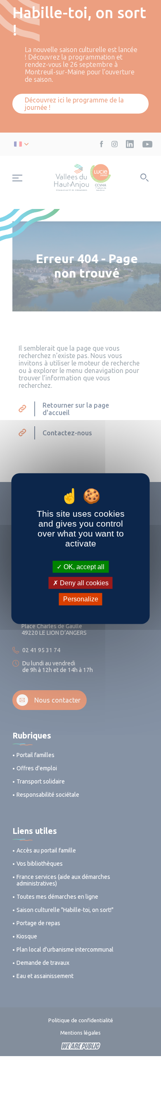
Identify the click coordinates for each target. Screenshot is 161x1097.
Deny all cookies (83, 582)
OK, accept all (83, 566)
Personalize (80, 599)
